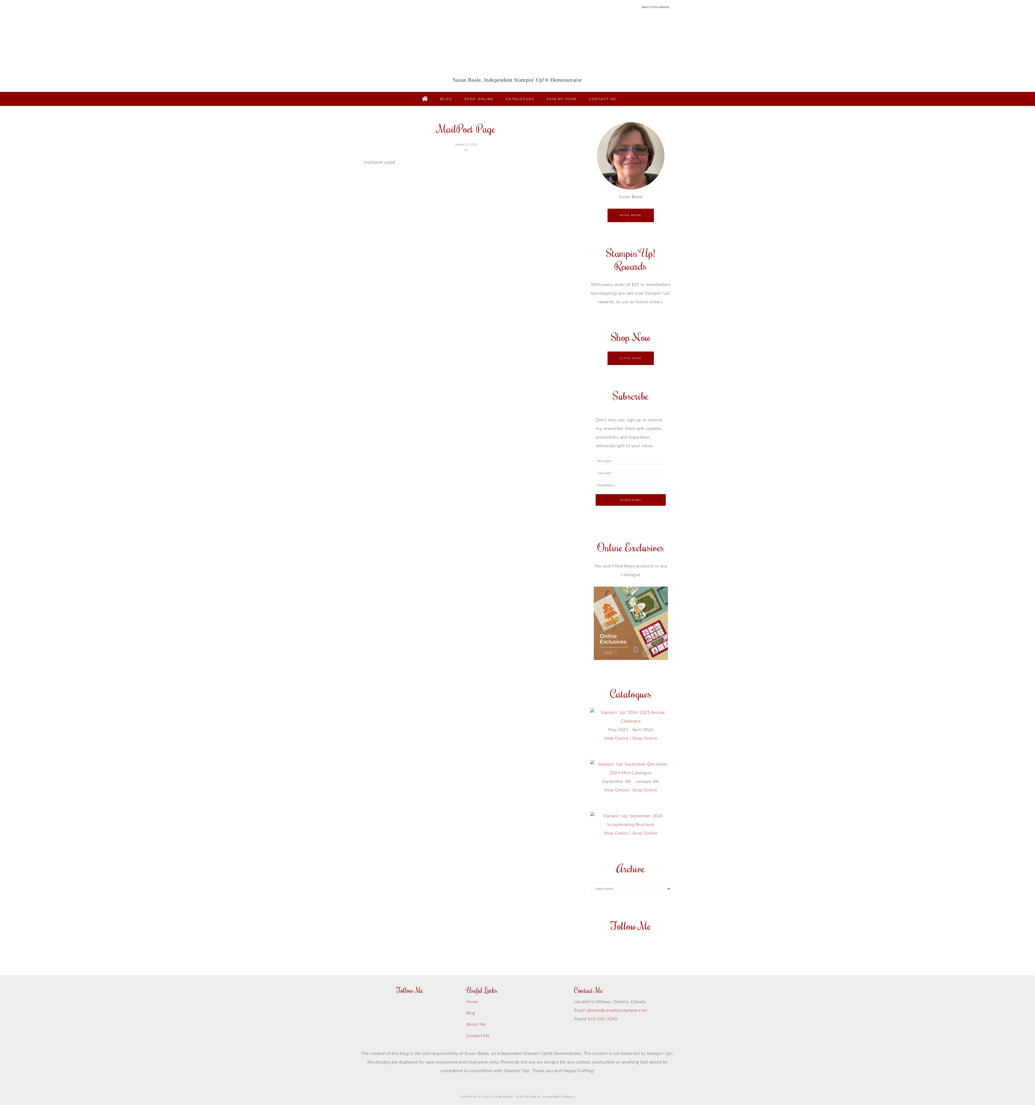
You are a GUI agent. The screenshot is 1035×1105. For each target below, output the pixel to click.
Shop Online (644, 738)
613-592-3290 (602, 1019)
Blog (470, 1013)
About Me (476, 1024)
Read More (631, 215)
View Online (616, 738)
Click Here (631, 358)
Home (472, 1002)
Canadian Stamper (517, 47)
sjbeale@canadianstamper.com (616, 1010)
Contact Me (478, 1036)
